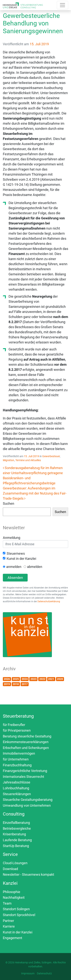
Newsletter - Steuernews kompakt (28, 874)
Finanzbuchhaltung (17, 765)
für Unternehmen (16, 759)
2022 (42, 678)
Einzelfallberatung (16, 823)
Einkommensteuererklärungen (25, 742)
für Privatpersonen (17, 730)
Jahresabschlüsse (16, 782)
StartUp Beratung (16, 846)
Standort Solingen (16, 909)
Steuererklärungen (17, 794)
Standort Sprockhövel (19, 915)
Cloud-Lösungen (15, 863)
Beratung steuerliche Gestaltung (27, 736)
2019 (7, 684)
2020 (60, 678)
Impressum (27, 973)
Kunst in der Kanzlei (21, 559)
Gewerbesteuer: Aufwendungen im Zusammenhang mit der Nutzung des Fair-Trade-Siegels (34, 493)
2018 (16, 684)
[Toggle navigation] (62, 5)
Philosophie (11, 892)
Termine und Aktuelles (28, 460)
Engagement (12, 938)
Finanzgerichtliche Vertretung (25, 771)
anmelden (13, 567)
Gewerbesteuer (51, 456)
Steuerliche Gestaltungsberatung (27, 800)
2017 (25, 684)
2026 (7, 678)
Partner (8, 921)
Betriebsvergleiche (17, 828)
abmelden (34, 567)
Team (7, 903)
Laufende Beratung (17, 840)
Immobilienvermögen (19, 753)
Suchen (8, 503)
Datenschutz (44, 973)
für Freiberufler (14, 725)
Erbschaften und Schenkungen (26, 748)
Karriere (9, 926)
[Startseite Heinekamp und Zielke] (23, 5)
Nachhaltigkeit (14, 897)
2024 (25, 678)
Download (10, 869)
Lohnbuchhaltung (16, 788)
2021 (51, 678)
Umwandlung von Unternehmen (27, 805)
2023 (33, 678)
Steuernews (16, 553)
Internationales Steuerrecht (23, 777)
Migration (8, 460)
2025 (16, 678)
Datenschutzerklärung (48, 601)
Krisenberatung (14, 834)
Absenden (15, 578)
